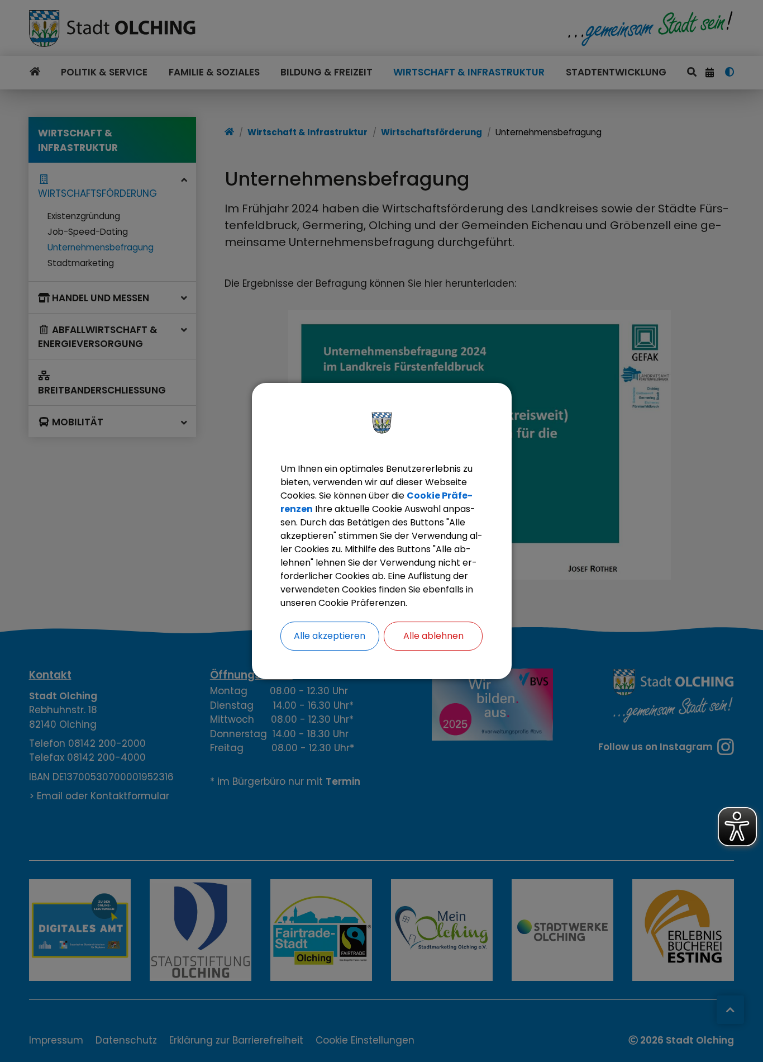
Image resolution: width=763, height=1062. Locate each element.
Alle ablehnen (433, 635)
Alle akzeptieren (329, 635)
